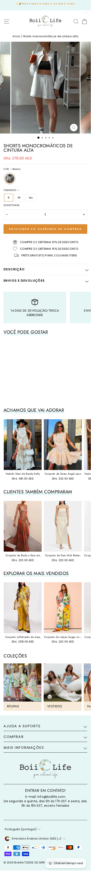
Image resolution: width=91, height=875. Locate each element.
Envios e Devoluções (24, 280)
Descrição (14, 269)
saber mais (35, 314)
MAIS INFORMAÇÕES (24, 747)
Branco (9, 178)
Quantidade (12, 205)
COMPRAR (14, 736)
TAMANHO (11, 190)
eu (31, 197)
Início (16, 36)
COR (12, 169)
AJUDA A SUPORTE (22, 726)
